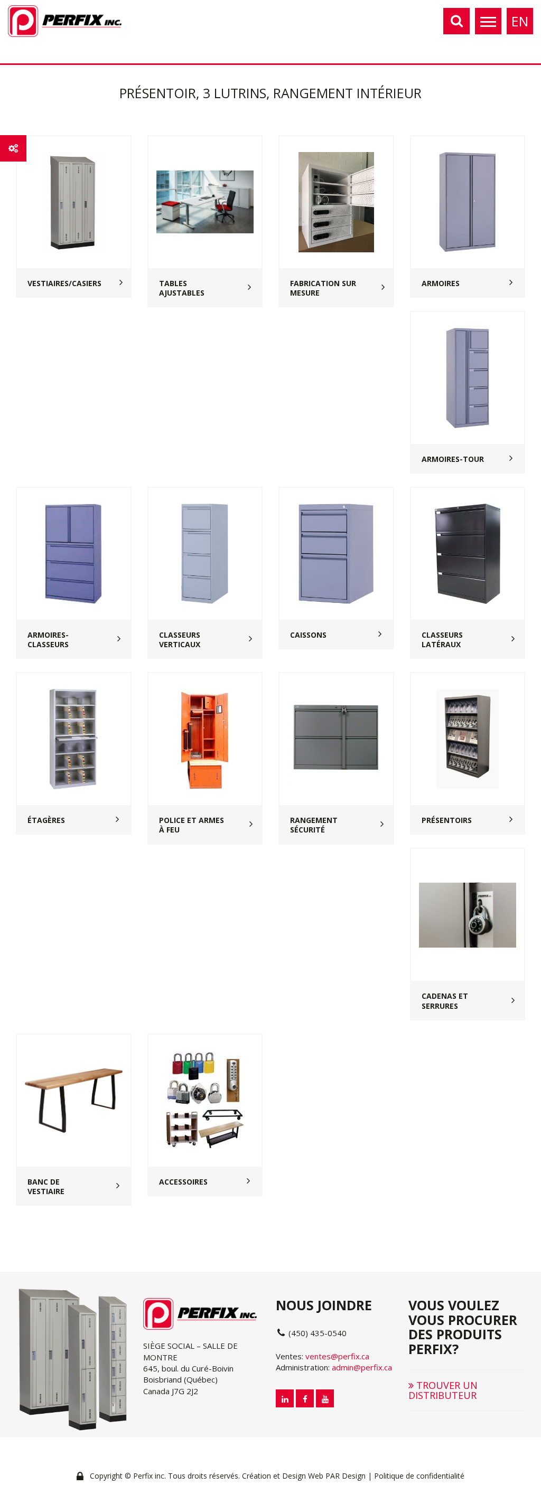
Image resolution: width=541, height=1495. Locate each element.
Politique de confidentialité (419, 1476)
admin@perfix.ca (362, 1367)
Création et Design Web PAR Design (304, 1476)
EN (519, 21)
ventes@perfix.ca (337, 1356)
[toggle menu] (488, 21)
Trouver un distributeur (443, 1390)
